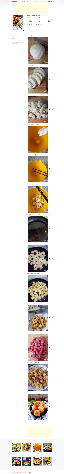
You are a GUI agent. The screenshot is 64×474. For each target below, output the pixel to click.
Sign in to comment (39, 424)
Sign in (46, 1)
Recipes (25, 1)
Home (22, 1)
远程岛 (30, 472)
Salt (17, 41)
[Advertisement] (32, 8)
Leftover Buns (16, 36)
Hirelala (26, 472)
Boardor (28, 472)
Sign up (50, 1)
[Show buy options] (23, 38)
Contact (28, 471)
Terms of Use (24, 471)
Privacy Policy (20, 471)
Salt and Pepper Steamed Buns (47, 453)
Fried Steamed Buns (37, 453)
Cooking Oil (15, 43)
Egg (13, 38)
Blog (27, 1)
